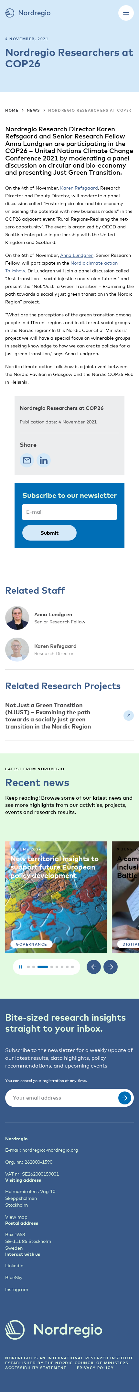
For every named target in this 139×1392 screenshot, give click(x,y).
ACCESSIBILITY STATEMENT (36, 1367)
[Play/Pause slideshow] (20, 967)
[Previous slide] (94, 967)
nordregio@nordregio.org (50, 1150)
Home (11, 110)
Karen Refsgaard (79, 188)
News (33, 110)
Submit (49, 533)
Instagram (16, 1289)
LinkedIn (14, 1265)
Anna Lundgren (76, 255)
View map (16, 1217)
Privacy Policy (95, 1367)
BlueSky (13, 1277)
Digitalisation (46, 944)
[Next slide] (110, 967)
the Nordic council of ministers (86, 1363)
